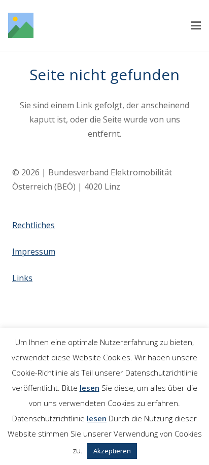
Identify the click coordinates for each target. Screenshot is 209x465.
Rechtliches (33, 225)
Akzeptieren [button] (112, 450)
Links (22, 278)
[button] (195, 25)
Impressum (33, 251)
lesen (89, 388)
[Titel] (20, 25)
